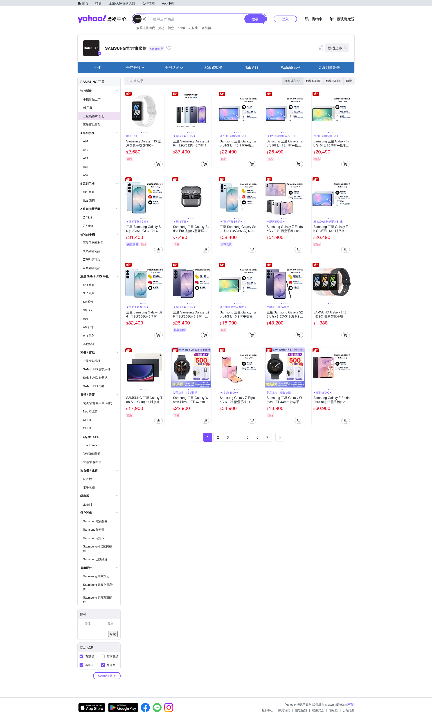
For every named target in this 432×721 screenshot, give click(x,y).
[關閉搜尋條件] (144, 19)
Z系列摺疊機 (329, 67)
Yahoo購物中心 (101, 19)
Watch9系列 (291, 67)
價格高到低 (333, 81)
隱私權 (333, 710)
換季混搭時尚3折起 (150, 27)
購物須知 (301, 710)
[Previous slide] (127, 111)
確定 (113, 634)
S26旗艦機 (213, 67)
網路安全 (318, 710)
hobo (181, 27)
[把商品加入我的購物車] (158, 164)
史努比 (193, 27)
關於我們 (284, 710)
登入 (285, 18)
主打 (97, 67)
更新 (351, 704)
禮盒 (171, 27)
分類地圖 (349, 710)
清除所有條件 (107, 676)
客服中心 (267, 710)
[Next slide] (161, 111)
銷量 (349, 81)
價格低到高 (313, 81)
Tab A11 (252, 67)
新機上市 (335, 47)
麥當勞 (206, 27)
